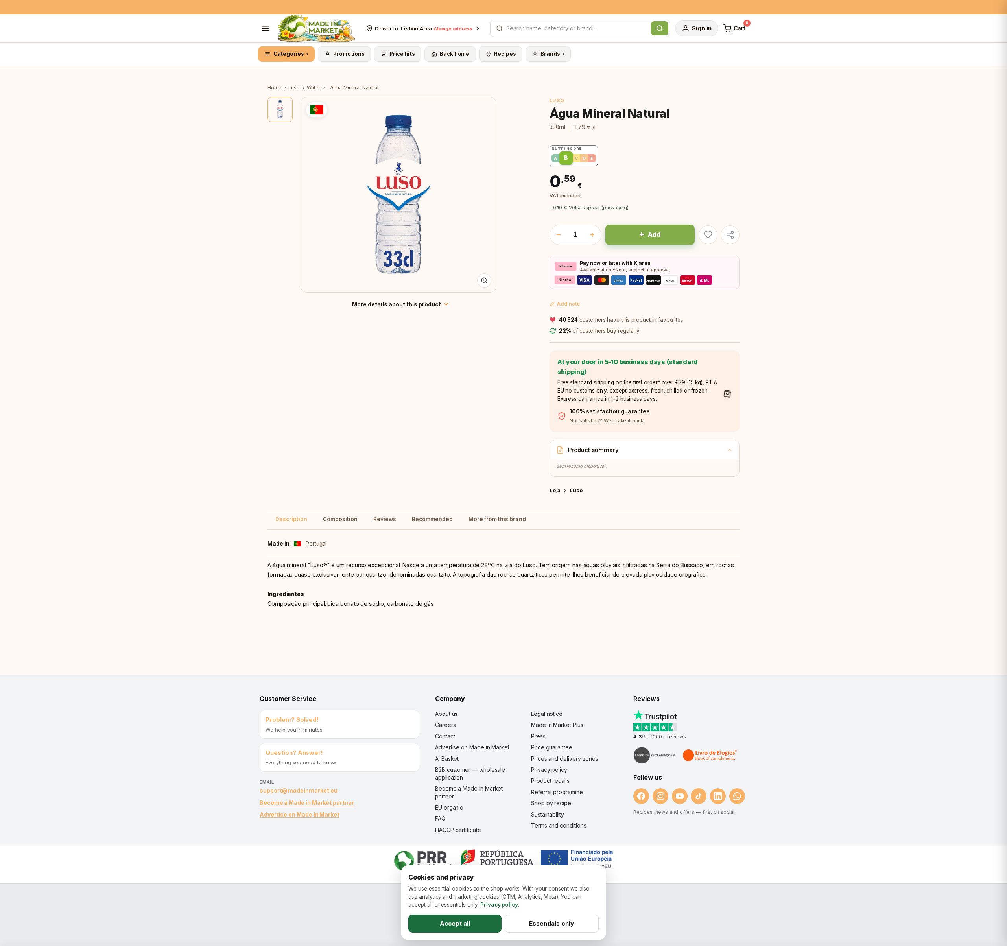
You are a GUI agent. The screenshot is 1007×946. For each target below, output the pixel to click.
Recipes (505, 54)
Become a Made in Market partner (307, 802)
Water (314, 87)
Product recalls (550, 780)
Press (538, 736)
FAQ (440, 818)
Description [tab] (291, 519)
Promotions (349, 54)
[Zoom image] (484, 280)
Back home (454, 54)
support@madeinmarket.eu (299, 790)
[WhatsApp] (737, 796)
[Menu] (265, 28)
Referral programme (557, 792)
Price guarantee (551, 747)
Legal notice (547, 713)
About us (446, 713)
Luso (294, 87)
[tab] (280, 109)
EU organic (449, 807)
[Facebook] (641, 796)
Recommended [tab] (432, 519)
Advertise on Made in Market (299, 814)
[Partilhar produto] (730, 234)
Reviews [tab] (384, 519)
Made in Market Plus (557, 724)
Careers (445, 724)
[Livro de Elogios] (710, 755)
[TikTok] (698, 796)
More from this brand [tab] (497, 519)
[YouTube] (680, 796)
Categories (291, 54)
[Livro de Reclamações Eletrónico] (654, 755)
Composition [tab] (340, 519)
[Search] (659, 28)
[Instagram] (660, 796)
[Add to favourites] (708, 234)
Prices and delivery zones (564, 758)
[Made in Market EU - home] (316, 28)
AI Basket (447, 758)
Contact (445, 736)
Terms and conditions (558, 825)
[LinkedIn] (718, 796)
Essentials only (551, 923)
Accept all (455, 923)
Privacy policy (549, 769)
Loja (555, 490)
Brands (552, 54)
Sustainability (547, 814)
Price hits (402, 54)
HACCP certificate (458, 829)
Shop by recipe (551, 803)
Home (274, 87)
